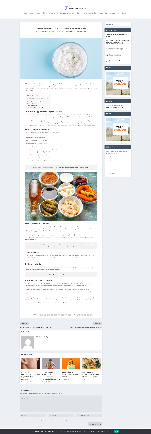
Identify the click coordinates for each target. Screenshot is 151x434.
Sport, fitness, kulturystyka (86, 13)
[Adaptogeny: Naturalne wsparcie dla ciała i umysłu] (91, 363)
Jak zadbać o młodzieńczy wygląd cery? (70, 374)
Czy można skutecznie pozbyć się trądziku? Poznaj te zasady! (30, 375)
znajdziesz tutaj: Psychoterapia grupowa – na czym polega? (72, 167)
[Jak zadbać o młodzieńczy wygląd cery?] (71, 363)
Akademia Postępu (50, 31)
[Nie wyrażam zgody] (149, 431)
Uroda (101, 13)
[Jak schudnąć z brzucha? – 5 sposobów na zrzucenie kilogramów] (51, 363)
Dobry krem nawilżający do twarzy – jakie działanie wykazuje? (117, 54)
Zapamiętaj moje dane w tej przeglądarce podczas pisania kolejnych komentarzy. (44, 420)
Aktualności (53, 13)
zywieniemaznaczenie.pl (69, 302)
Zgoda (116, 431)
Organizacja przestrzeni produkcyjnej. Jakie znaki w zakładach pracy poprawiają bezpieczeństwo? (117, 42)
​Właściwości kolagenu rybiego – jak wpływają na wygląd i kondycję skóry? (117, 49)
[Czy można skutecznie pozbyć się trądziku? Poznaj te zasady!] (30, 363)
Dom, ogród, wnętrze (67, 13)
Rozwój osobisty (41, 13)
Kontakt (124, 13)
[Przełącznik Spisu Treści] (47, 95)
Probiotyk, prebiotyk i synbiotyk (35, 107)
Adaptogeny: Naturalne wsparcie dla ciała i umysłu (90, 374)
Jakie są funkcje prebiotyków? (34, 102)
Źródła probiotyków (32, 103)
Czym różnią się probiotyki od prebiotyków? (38, 98)
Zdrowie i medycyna (112, 13)
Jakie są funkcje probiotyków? (34, 100)
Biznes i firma (28, 13)
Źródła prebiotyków (32, 105)
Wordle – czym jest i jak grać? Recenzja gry (65, 275)
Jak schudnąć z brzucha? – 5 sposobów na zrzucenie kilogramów (51, 375)
